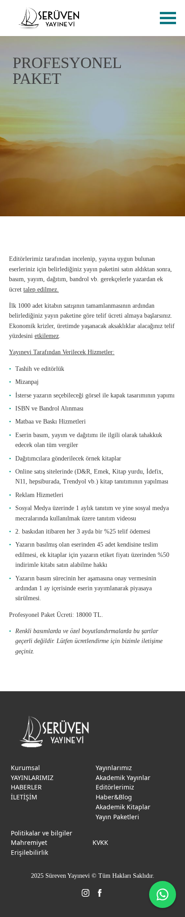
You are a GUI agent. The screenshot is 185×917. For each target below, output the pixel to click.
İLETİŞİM (24, 797)
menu (168, 18)
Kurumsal (25, 767)
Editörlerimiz (115, 787)
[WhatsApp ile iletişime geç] (162, 894)
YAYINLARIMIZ (32, 777)
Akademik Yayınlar (123, 777)
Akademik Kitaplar (123, 807)
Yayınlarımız (114, 767)
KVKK (100, 842)
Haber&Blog (114, 797)
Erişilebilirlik (29, 852)
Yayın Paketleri (117, 816)
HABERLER (26, 787)
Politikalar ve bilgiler (41, 833)
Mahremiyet (29, 842)
